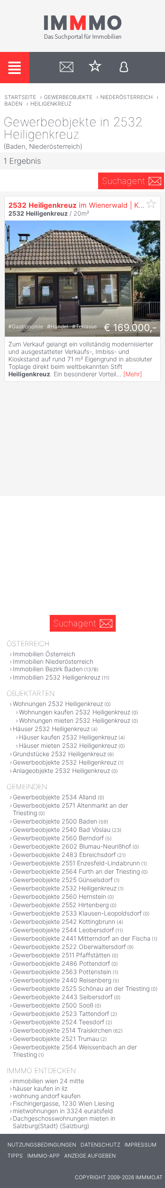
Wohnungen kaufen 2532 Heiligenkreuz (74, 712)
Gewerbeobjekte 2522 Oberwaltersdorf (69, 946)
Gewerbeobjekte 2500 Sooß (53, 1005)
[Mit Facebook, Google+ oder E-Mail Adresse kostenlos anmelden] (124, 67)
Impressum (141, 1144)
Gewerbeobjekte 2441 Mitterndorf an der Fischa (81, 938)
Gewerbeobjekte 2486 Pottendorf (61, 963)
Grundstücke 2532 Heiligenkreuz (59, 754)
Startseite (20, 97)
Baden (13, 103)
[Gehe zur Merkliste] (95, 67)
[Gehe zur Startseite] (82, 38)
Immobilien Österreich (44, 654)
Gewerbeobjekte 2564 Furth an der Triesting (76, 871)
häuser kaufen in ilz (40, 1088)
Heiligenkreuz (50, 103)
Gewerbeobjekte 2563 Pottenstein (62, 971)
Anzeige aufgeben (90, 1155)
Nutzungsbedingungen (41, 1144)
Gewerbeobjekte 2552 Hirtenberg (61, 904)
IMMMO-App (43, 1155)
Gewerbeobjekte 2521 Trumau (56, 1038)
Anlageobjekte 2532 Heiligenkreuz (61, 770)
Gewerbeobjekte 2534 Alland (54, 797)
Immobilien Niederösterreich (53, 661)
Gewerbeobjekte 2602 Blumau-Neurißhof (72, 846)
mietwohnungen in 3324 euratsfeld (63, 1110)
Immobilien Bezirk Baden (48, 669)
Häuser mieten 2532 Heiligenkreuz (68, 745)
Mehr (132, 374)
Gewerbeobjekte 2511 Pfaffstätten (61, 955)
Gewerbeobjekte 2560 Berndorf (58, 838)
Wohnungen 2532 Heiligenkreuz (58, 703)
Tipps (15, 1155)
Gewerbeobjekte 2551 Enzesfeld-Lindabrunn (76, 863)
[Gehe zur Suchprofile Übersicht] (66, 67)
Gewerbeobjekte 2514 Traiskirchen (62, 1030)
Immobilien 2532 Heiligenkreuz (56, 677)
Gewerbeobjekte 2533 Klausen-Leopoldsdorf (77, 913)
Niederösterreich (126, 97)
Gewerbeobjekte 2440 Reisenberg (62, 980)
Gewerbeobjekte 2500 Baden (55, 821)
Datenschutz (100, 1144)
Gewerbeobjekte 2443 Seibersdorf (63, 996)
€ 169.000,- (130, 327)
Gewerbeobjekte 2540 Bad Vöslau (61, 829)
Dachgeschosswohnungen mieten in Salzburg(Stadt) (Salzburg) (64, 1121)
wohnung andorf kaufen (47, 1096)
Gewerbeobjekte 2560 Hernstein (59, 896)
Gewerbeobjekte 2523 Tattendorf (61, 1013)
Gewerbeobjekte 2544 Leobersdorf (63, 930)
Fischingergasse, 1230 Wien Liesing (63, 1103)
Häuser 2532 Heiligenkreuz (51, 728)
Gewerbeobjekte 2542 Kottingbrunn (64, 921)
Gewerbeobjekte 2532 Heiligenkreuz (65, 762)
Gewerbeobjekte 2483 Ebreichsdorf (64, 854)
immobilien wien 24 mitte (48, 1081)
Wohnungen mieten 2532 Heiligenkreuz (74, 720)
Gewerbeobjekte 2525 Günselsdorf (63, 879)
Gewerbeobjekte (68, 97)
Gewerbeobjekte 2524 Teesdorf (58, 1022)
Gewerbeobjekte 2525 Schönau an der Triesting (81, 988)
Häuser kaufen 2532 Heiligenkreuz (68, 737)
